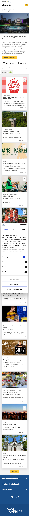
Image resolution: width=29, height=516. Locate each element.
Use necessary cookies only (14, 289)
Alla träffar (6, 72)
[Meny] (26, 5)
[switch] (25, 262)
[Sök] (3, 67)
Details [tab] (15, 229)
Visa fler (14, 471)
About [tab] (24, 229)
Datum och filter (9, 63)
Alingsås (4, 9)
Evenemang (12, 9)
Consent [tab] (5, 229)
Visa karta (23, 63)
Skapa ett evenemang (9, 57)
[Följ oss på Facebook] (12, 497)
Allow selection (14, 284)
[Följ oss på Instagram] (17, 497)
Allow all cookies (14, 279)
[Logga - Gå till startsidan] (7, 5)
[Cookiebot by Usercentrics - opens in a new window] (20, 225)
